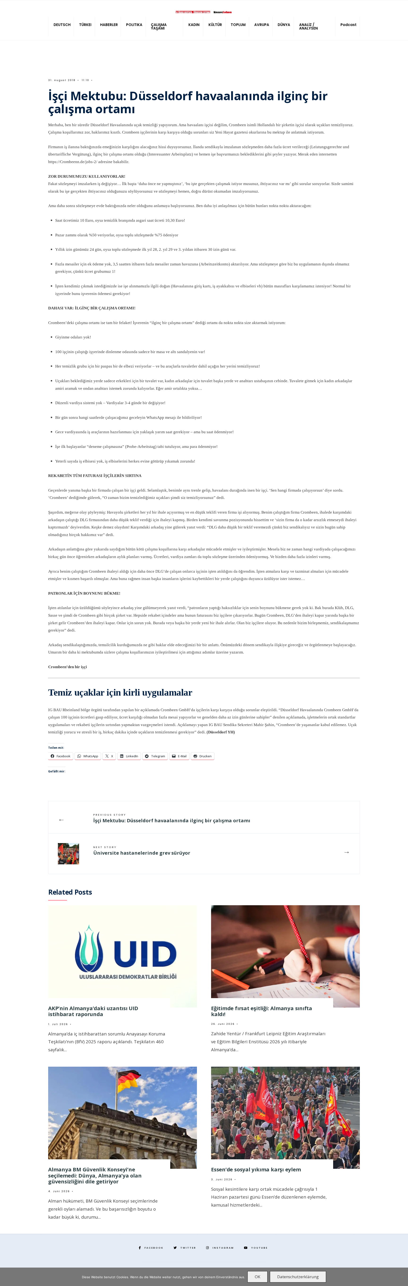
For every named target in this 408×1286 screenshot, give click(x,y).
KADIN (194, 24)
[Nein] (402, 1276)
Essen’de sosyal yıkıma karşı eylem (256, 1169)
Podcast (348, 24)
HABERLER (109, 24)
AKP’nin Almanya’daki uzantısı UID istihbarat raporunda (93, 1011)
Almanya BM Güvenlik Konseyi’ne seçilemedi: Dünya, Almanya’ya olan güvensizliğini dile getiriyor (95, 1175)
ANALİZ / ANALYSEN (308, 26)
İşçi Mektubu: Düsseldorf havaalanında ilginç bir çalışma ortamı (171, 818)
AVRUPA (261, 24)
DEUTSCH (62, 24)
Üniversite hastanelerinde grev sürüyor (141, 850)
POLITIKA (134, 24)
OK (257, 1276)
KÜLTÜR (215, 24)
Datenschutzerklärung (298, 1276)
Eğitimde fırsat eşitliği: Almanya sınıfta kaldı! (261, 1011)
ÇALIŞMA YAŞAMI (159, 26)
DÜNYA (284, 24)
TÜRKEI (85, 24)
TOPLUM (238, 24)
